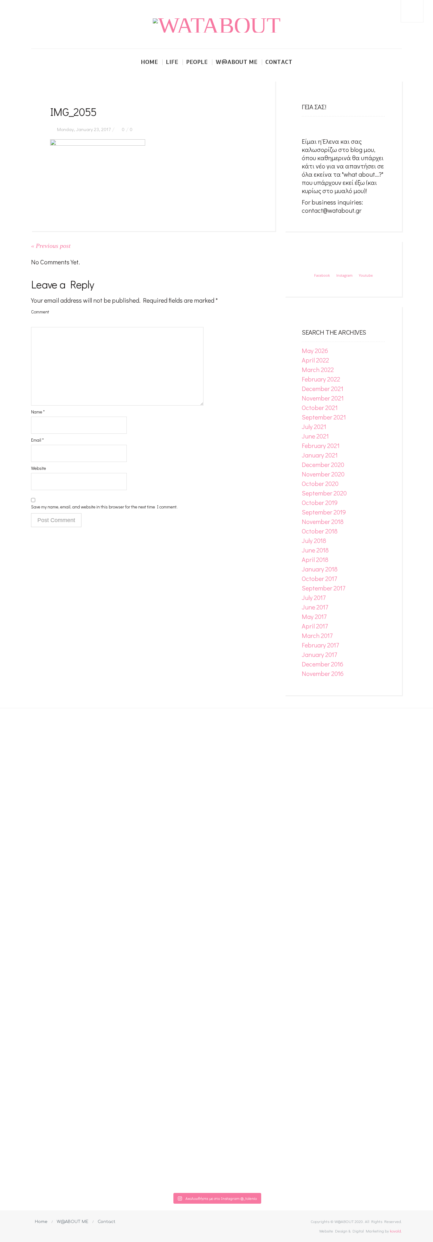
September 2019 (324, 512)
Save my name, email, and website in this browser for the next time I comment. (104, 507)
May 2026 (315, 350)
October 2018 (320, 531)
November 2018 (323, 521)
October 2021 (320, 407)
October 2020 (320, 483)
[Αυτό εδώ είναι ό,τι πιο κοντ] (142, 743)
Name (38, 412)
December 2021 (322, 388)
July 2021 (314, 426)
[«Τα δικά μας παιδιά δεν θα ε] (68, 940)
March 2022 (318, 369)
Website (38, 468)
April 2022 (315, 360)
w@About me (236, 61)
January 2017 (319, 654)
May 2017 (314, 616)
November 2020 (323, 474)
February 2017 (320, 645)
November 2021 (323, 398)
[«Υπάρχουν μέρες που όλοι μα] (365, 944)
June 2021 (315, 436)
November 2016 (323, 673)
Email (37, 440)
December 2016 (322, 664)
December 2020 (323, 464)
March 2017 (317, 635)
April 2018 (315, 559)
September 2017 (323, 588)
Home (149, 61)
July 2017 (314, 597)
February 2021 (320, 445)
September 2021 (324, 417)
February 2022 (321, 379)
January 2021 (320, 455)
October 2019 (320, 502)
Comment (40, 312)
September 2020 (324, 493)
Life (172, 61)
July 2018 (314, 540)
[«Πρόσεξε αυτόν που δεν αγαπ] (291, 948)
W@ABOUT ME (72, 1222)
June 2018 (315, 550)
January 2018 (320, 569)
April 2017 (315, 626)
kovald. (396, 1230)
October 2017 (319, 578)
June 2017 (315, 607)
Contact (278, 61)
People (197, 61)
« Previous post (51, 245)
